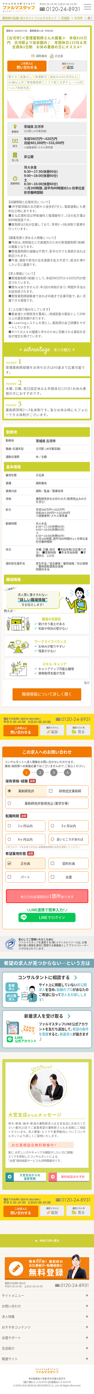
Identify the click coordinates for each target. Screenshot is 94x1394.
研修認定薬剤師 (70, 791)
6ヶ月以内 (25, 839)
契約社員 (68, 863)
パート (25, 877)
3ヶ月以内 (68, 825)
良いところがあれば (70, 839)
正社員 (25, 863)
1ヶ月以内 (25, 825)
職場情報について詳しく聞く (47, 694)
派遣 (68, 877)
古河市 (78, 18)
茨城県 (65, 18)
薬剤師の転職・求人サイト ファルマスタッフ (29, 18)
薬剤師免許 (26, 791)
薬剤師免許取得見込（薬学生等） (47, 803)
